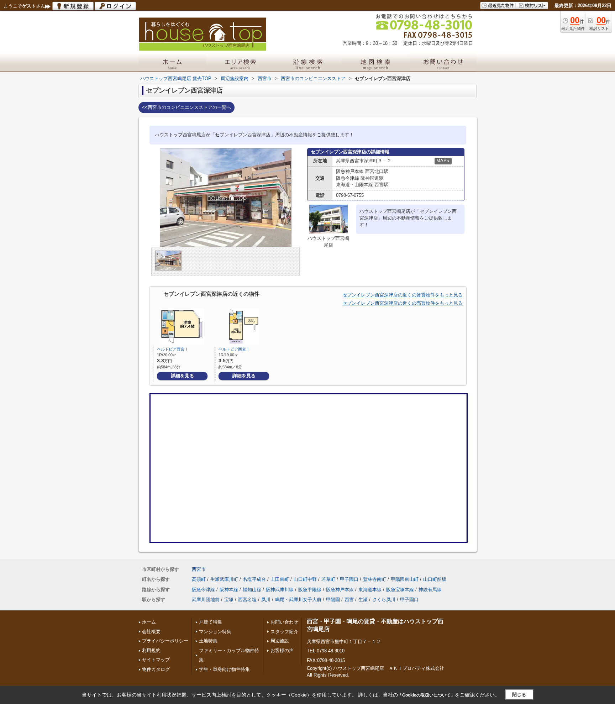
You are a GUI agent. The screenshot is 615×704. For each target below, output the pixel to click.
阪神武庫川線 (280, 589)
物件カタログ (156, 669)
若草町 (328, 579)
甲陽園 (333, 599)
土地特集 (208, 640)
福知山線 (252, 589)
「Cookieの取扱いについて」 (426, 695)
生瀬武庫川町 (224, 579)
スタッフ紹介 (284, 631)
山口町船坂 (434, 579)
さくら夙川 (383, 599)
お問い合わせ (284, 622)
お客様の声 (282, 650)
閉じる (519, 694)
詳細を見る (182, 375)
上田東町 (279, 579)
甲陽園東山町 (405, 579)
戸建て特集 (210, 622)
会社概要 (151, 631)
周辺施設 (279, 640)
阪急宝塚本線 (400, 589)
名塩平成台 (254, 579)
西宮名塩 (247, 599)
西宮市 (199, 569)
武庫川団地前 (206, 599)
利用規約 (151, 650)
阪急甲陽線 (309, 589)
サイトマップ (156, 659)
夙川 (265, 599)
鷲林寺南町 (374, 579)
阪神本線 (229, 589)
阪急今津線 (203, 589)
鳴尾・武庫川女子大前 (298, 599)
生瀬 (363, 599)
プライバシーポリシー (165, 640)
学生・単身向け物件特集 (224, 669)
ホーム (149, 622)
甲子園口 (349, 579)
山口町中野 (305, 579)
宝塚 (228, 599)
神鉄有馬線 (430, 589)
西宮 (349, 599)
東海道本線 (370, 589)
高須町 (199, 579)
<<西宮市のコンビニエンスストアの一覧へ (186, 107)
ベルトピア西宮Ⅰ (172, 349)
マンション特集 (215, 631)
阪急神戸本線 (340, 589)
